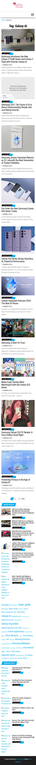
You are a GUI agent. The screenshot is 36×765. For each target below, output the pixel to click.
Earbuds (26, 609)
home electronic (28, 632)
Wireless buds (13, 658)
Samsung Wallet (5, 648)
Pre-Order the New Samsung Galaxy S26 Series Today (17, 210)
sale (7, 639)
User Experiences (20, 655)
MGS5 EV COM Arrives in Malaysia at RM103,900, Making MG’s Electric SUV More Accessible (23, 523)
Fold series (21, 612)
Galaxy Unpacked (9, 623)
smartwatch (28, 647)
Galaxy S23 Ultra (25, 616)
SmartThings (19, 648)
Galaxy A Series (16, 616)
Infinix (2, 635)
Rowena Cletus (7, 65)
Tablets (8, 651)
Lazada (20, 635)
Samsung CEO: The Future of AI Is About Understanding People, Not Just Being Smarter (16, 107)
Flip (15, 612)
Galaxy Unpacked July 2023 (11, 628)
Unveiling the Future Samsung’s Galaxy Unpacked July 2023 (22, 681)
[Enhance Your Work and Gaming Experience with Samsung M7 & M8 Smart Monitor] (6, 744)
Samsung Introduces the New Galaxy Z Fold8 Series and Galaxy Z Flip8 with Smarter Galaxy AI (17, 59)
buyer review (13, 609)
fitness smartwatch (7, 612)
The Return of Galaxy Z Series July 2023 (23, 709)
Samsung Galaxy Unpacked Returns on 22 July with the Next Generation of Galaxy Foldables (17, 160)
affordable (5, 605)
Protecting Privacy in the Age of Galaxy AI (15, 481)
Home (3, 20)
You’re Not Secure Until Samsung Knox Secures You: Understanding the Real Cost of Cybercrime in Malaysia (23, 556)
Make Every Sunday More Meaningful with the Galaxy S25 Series (15, 385)
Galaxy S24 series (7, 620)
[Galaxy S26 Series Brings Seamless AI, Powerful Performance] (18, 240)
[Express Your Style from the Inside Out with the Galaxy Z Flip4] (6, 726)
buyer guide (24, 604)
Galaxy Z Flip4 (25, 628)
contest (21, 609)
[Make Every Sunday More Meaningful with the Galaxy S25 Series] (18, 367)
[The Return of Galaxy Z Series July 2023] (6, 712)
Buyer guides (4, 609)
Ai (10, 605)
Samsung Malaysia (21, 643)
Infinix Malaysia (11, 635)
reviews (3, 639)
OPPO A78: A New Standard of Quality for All (21, 699)
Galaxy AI (6, 616)
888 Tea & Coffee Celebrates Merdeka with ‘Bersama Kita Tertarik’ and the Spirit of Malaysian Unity (23, 512)
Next (23, 499)
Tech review (15, 651)
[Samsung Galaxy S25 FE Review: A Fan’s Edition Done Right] (18, 413)
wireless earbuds (22, 658)
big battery (15, 605)
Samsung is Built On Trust (13, 342)
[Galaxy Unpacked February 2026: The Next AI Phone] (18, 286)
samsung (12, 639)
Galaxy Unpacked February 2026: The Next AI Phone (16, 302)
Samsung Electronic (22, 639)
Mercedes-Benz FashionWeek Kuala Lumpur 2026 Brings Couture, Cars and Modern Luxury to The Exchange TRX (23, 534)
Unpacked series (8, 655)
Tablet (3, 651)
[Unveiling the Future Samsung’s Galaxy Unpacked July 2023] (6, 687)
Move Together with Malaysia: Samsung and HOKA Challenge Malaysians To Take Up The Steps (22, 578)
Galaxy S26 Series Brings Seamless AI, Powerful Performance (17, 260)
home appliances (16, 631)
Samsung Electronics (6, 643)
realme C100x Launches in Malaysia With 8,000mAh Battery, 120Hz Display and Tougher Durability (23, 545)
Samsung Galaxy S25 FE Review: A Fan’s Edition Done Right (16, 433)
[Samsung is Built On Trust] (18, 328)
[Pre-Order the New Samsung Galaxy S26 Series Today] (18, 190)
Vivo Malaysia (29, 655)
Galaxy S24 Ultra (18, 620)
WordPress (20, 759)
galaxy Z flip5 (4, 632)
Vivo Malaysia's (5, 658)
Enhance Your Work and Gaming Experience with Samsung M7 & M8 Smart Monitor (23, 737)
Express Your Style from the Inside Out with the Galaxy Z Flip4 (23, 721)
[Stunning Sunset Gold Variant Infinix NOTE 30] (6, 672)
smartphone (12, 648)
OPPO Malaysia (28, 636)
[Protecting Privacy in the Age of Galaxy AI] (18, 462)
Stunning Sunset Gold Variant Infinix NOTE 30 (21, 669)
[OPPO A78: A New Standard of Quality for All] (6, 701)
